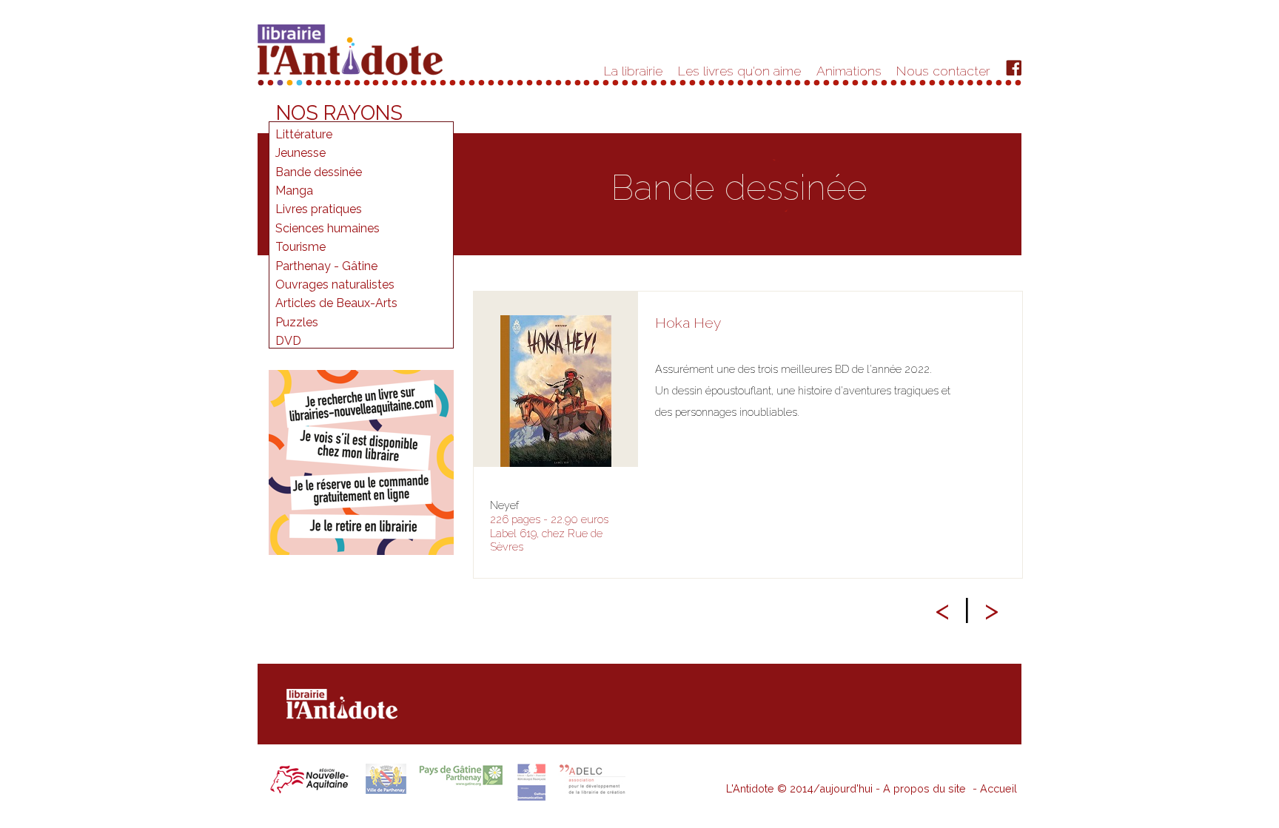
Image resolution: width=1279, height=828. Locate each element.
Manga (294, 191)
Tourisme (300, 247)
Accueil (998, 788)
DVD (288, 341)
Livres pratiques (318, 209)
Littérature (303, 134)
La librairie (633, 70)
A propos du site (924, 788)
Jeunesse (300, 153)
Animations (849, 70)
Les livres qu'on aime (739, 70)
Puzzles (296, 322)
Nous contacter (943, 70)
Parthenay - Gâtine (326, 266)
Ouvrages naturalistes (335, 284)
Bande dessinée (318, 172)
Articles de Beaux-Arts (336, 303)
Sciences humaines (327, 228)
